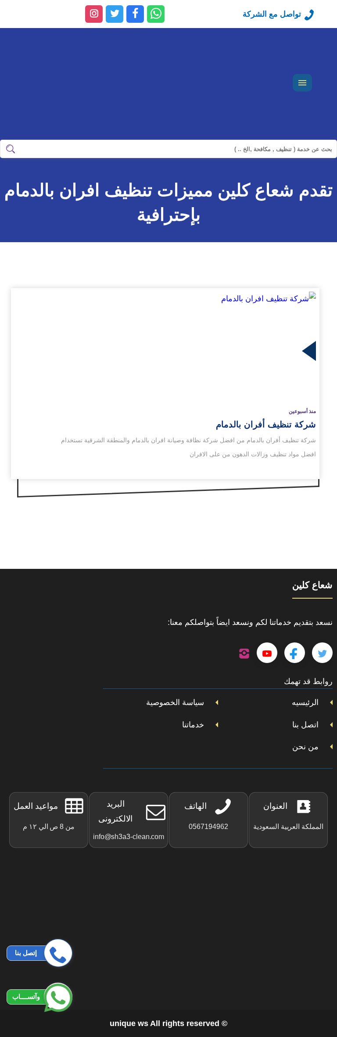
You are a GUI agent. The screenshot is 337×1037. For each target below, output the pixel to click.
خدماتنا (193, 724)
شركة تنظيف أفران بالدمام (266, 424)
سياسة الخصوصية (175, 702)
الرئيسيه (305, 702)
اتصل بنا (305, 724)
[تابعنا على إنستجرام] (244, 653)
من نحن (305, 746)
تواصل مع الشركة (272, 14)
